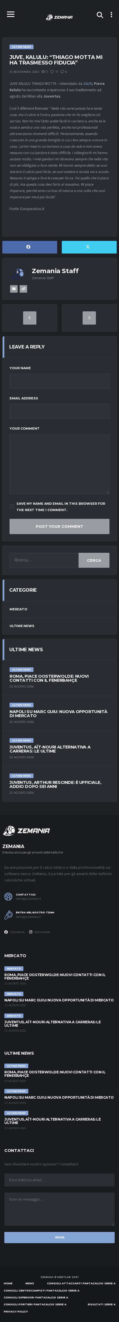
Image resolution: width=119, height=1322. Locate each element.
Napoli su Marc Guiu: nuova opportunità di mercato (58, 713)
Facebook (17, 932)
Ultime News (22, 626)
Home (8, 1283)
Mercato (18, 609)
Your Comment (25, 428)
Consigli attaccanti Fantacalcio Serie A (81, 1283)
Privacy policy (16, 1311)
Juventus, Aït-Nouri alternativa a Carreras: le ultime (50, 749)
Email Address (24, 398)
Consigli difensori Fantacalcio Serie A (36, 1297)
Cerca (94, 560)
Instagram (42, 932)
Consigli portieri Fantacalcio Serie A (35, 1304)
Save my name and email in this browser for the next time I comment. (60, 507)
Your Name (20, 368)
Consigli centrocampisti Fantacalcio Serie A (41, 1290)
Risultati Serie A (102, 1304)
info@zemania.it (28, 899)
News (29, 1283)
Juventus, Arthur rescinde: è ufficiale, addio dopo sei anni (55, 784)
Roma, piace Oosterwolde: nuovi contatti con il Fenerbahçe (49, 678)
